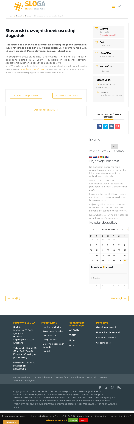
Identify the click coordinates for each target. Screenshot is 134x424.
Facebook (92, 377)
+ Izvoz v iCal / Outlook (67, 95)
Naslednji (116, 298)
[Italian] (104, 157)
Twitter (103, 377)
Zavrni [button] (83, 420)
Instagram (30, 380)
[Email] (117, 126)
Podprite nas (50, 339)
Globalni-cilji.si (103, 343)
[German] (101, 157)
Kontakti (47, 351)
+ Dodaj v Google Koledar (26, 95)
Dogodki (19, 16)
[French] (97, 157)
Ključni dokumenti (43, 377)
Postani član (49, 335)
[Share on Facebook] (99, 126)
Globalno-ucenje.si (106, 327)
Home (11, 16)
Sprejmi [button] (73, 420)
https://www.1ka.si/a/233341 (32, 69)
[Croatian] (94, 157)
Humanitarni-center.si (108, 332)
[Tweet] (105, 126)
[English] (107, 157)
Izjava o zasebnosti (22, 377)
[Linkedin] (111, 126)
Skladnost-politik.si (106, 337)
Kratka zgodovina (52, 327)
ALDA (72, 340)
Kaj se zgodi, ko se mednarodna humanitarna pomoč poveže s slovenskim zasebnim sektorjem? (108, 207)
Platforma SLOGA (43, 391)
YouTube (17, 380)
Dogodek (28, 16)
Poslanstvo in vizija (53, 331)
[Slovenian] (90, 157)
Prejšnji (16, 298)
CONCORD (74, 330)
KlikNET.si (96, 391)
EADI (71, 345)
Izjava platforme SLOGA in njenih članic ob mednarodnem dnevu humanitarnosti (107, 197)
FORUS (72, 335)
